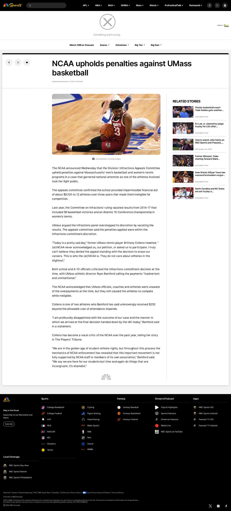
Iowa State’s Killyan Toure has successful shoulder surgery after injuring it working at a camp (210, 173)
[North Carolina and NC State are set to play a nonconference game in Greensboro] (183, 193)
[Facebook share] (9, 62)
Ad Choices (65, 492)
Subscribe (9, 424)
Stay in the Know (11, 410)
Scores (103, 45)
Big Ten (139, 45)
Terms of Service (118, 492)
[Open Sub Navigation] (89, 5)
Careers (15, 492)
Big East (155, 45)
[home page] (12, 5)
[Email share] (26, 62)
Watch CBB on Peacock (81, 45)
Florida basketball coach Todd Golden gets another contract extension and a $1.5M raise (208, 109)
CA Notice (106, 492)
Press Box (55, 492)
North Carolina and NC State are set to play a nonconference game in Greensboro (209, 190)
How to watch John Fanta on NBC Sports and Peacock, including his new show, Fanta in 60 (209, 141)
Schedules (121, 45)
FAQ (35, 492)
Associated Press (201, 117)
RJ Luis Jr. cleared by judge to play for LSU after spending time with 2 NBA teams (209, 125)
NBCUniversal (18, 497)
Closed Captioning (25, 492)
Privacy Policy (76, 492)
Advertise (6, 492)
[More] (209, 5)
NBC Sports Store (44, 492)
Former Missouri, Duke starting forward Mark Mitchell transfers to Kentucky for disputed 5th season (208, 157)
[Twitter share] (18, 62)
